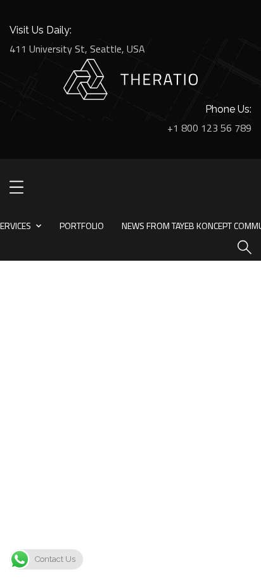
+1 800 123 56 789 (209, 127)
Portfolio (82, 225)
